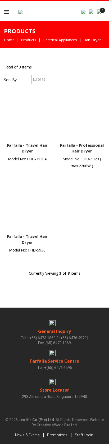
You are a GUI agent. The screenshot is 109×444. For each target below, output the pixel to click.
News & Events (27, 435)
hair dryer (92, 39)
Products (28, 39)
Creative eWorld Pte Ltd (57, 425)
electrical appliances (60, 39)
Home (9, 39)
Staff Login (84, 435)
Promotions (57, 435)
